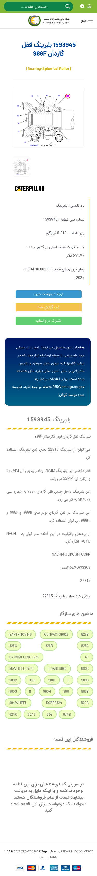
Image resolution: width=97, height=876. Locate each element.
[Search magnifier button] (68, 6)
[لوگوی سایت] (48, 20)
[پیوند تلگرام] (82, 6)
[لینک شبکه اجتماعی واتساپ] (89, 6)
